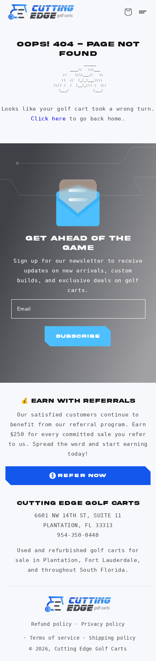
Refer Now (82, 475)
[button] (143, 12)
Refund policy (51, 624)
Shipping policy (112, 638)
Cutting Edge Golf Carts (90, 649)
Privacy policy (103, 624)
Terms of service (55, 638)
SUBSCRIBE (78, 336)
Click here (48, 118)
